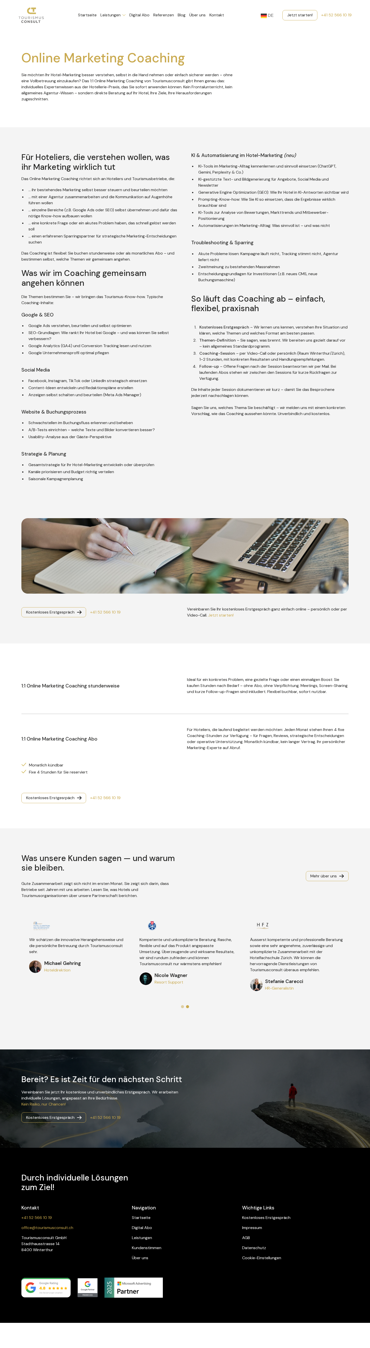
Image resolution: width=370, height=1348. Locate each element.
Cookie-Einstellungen (261, 1257)
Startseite (87, 15)
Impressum (252, 1227)
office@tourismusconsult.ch (47, 1227)
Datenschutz (254, 1247)
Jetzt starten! (221, 615)
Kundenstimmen (146, 1247)
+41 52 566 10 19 (336, 15)
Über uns (197, 15)
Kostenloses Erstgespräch (266, 1217)
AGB (246, 1237)
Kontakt (216, 15)
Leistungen (110, 15)
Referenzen (163, 15)
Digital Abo (139, 15)
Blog (182, 15)
